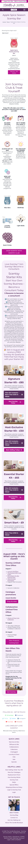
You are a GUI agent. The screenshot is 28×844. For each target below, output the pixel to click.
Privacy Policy (7, 836)
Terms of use (8, 838)
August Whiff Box (12, 571)
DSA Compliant (16, 839)
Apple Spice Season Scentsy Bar (14, 51)
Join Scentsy (11, 692)
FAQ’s (14, 782)
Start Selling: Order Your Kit (14, 770)
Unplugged (14, 752)
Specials (14, 762)
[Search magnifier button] (2, 9)
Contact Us (14, 817)
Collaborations (14, 747)
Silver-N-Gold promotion (11, 579)
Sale (14, 759)
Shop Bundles (12, 601)
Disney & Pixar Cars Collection (13, 618)
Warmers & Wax (14, 742)
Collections (14, 749)
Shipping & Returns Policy (14, 787)
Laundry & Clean (14, 754)
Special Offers (14, 785)
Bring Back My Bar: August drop (13, 576)
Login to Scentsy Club (14, 790)
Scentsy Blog (14, 815)
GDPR (22, 836)
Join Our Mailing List (14, 820)
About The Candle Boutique (14, 822)
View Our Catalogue (14, 772)
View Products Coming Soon (14, 642)
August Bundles (11, 598)
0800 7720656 (14, 812)
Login (14, 792)
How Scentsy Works (14, 777)
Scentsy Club (14, 780)
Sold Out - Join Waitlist (14, 72)
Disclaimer (16, 836)
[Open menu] (24, 9)
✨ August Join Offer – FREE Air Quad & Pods (14, 1)
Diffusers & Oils (14, 744)
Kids (14, 757)
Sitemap (15, 838)
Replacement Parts (14, 775)
